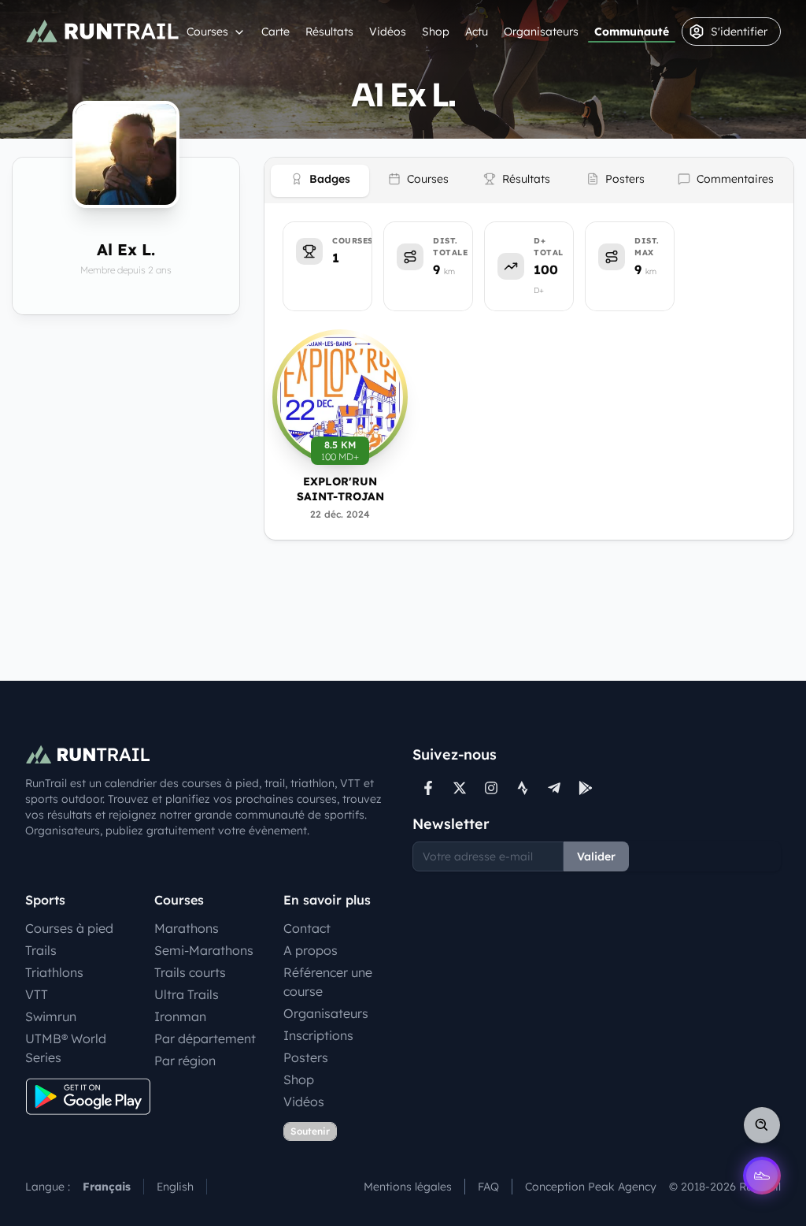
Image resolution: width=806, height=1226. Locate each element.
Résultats (329, 31)
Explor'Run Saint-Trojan (340, 488)
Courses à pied (69, 928)
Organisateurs (541, 31)
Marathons (186, 928)
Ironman (180, 1016)
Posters (305, 1057)
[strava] (522, 788)
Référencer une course (327, 981)
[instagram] (491, 788)
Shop (435, 31)
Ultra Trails (186, 994)
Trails (41, 950)
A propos (310, 950)
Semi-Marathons (203, 950)
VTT (36, 994)
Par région (185, 1060)
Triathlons (54, 972)
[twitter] (459, 788)
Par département (205, 1038)
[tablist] (528, 180)
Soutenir (310, 1131)
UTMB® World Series (65, 1048)
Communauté (631, 31)
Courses (207, 31)
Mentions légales (408, 1187)
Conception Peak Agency (590, 1187)
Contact (307, 928)
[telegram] (554, 788)
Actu (476, 31)
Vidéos (387, 31)
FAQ (488, 1187)
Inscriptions (318, 1035)
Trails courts (190, 972)
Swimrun (50, 1016)
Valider (596, 856)
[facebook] (428, 788)
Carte (275, 31)
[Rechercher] (762, 1125)
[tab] (320, 181)
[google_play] (585, 788)
